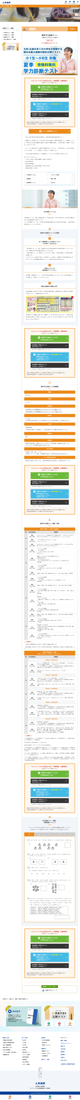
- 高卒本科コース (26, 1052)
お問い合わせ (64, 1060)
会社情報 (37, 1086)
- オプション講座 (26, 1064)
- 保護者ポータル (45, 1051)
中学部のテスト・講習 (8, 35)
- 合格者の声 (44, 1042)
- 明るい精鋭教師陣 (6, 1045)
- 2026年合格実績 (45, 1040)
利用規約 (48, 1088)
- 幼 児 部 (24, 1040)
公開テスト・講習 (45, 1059)
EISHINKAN (38, 1093)
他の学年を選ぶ (74, 6)
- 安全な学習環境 (6, 1049)
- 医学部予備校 (25, 1057)
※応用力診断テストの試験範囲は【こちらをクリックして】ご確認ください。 (44, 411)
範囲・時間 (53, 178)
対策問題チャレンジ (31, 182)
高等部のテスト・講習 (8, 37)
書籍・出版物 (64, 1040)
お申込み (53, 182)
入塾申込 (63, 1057)
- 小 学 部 (24, 1042)
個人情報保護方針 (41, 1088)
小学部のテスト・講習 (8, 32)
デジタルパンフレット (66, 1043)
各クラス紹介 (25, 1037)
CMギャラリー (64, 1037)
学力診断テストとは (31, 174)
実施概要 (29, 178)
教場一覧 (63, 1046)
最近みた (66, 3)
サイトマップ (33, 1088)
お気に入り (70, 3)
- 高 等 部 (24, 1049)
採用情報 (43, 1086)
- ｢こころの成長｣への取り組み (9, 1052)
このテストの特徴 (55, 174)
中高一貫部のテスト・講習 (9, 39)
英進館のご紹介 (5, 1037)
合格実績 (43, 1037)
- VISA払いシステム (45, 1053)
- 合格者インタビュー (46, 1045)
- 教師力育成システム (7, 1047)
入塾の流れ (63, 1049)
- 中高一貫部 (25, 1047)
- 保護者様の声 (5, 1054)
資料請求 (73, 3)
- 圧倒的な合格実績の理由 (8, 1042)
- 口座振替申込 (44, 1055)
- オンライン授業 (26, 1054)
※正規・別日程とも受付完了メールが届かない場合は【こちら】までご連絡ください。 (46, 122)
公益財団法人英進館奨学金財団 (68, 1064)
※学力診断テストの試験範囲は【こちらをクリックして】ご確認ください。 (43, 409)
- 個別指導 (24, 1059)
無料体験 (63, 1054)
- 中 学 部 (24, 1045)
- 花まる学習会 (25, 1062)
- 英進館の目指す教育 (7, 1040)
